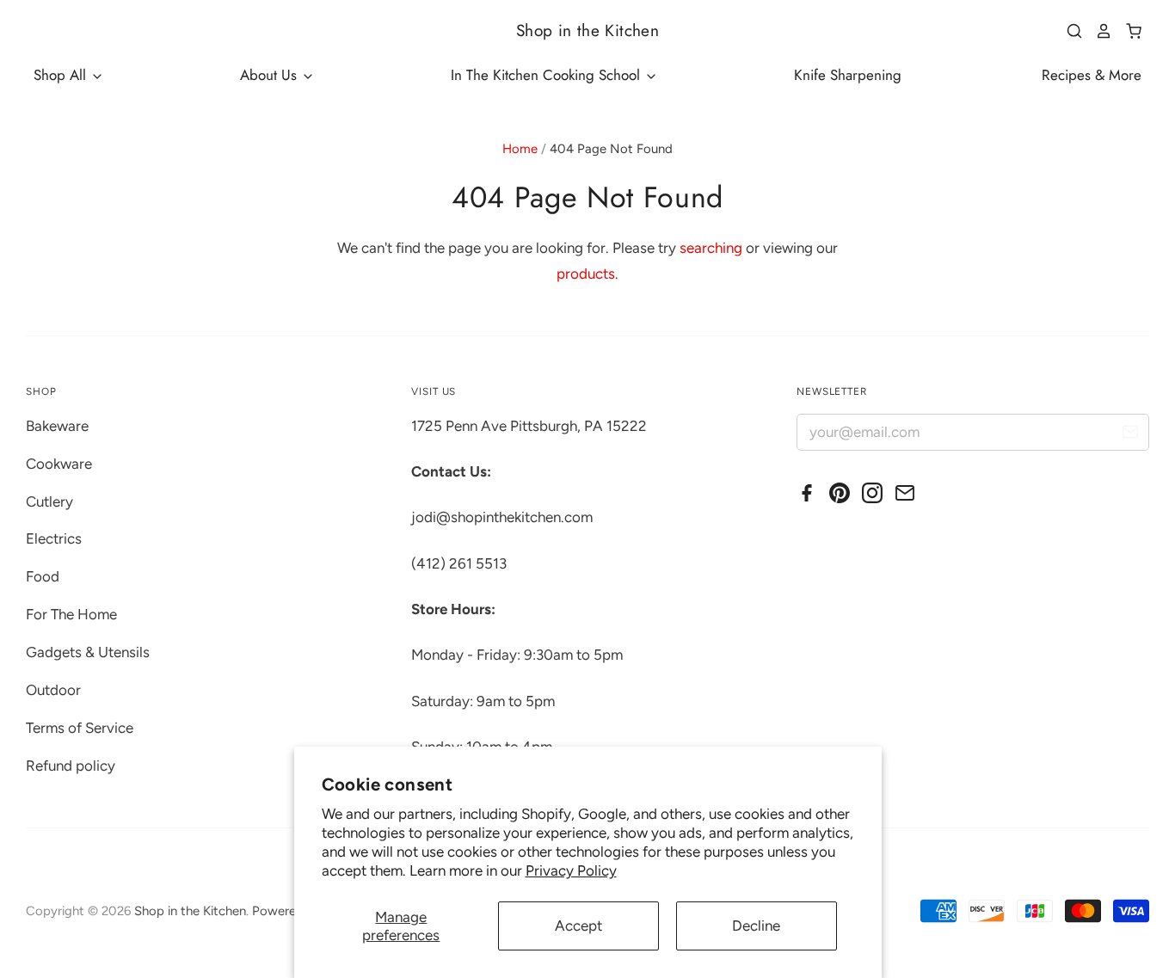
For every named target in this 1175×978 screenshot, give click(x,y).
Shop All (62, 75)
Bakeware (57, 425)
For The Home (71, 614)
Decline (756, 925)
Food (42, 576)
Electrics (54, 538)
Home (520, 149)
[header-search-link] (1068, 31)
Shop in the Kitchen (587, 30)
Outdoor (53, 689)
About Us (270, 75)
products (586, 273)
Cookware (59, 463)
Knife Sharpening (847, 75)
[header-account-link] (1097, 31)
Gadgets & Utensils (88, 652)
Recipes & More (1091, 75)
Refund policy (70, 765)
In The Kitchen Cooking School (547, 75)
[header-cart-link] (1127, 31)
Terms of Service (79, 727)
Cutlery (49, 501)
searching (711, 247)
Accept (578, 925)
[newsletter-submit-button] (1130, 435)
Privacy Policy (571, 870)
